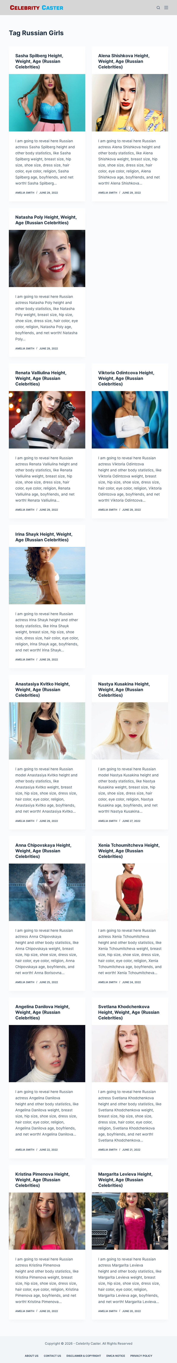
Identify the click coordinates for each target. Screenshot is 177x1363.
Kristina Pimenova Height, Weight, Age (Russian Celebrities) (42, 1180)
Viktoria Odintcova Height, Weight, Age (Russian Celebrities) (126, 378)
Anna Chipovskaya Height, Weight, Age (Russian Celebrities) (43, 851)
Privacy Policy (141, 1355)
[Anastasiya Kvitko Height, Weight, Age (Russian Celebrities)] (47, 731)
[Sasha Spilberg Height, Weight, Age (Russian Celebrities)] (47, 102)
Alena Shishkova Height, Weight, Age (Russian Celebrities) (123, 61)
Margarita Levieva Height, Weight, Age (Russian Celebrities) (125, 1180)
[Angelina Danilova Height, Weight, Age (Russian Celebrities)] (47, 1053)
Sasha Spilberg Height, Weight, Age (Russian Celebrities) (39, 61)
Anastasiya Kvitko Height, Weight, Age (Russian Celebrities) (42, 689)
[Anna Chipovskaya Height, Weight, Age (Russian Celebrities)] (47, 892)
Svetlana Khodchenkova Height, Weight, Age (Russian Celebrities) (128, 1012)
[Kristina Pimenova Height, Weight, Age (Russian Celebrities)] (47, 1221)
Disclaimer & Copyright (83, 1355)
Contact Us (52, 1355)
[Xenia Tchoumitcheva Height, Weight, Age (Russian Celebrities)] (130, 892)
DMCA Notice (115, 1355)
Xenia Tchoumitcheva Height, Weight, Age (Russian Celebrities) (129, 851)
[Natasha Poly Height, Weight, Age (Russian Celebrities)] (47, 258)
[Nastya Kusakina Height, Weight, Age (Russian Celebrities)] (130, 731)
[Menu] (166, 7)
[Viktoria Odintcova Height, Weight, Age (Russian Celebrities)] (130, 420)
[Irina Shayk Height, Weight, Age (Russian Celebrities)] (47, 575)
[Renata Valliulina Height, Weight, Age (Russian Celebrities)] (47, 420)
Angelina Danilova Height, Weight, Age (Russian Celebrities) (42, 1012)
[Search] (158, 7)
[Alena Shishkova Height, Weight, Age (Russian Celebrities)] (130, 102)
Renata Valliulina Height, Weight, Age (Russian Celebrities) (40, 378)
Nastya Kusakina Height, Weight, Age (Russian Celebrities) (124, 689)
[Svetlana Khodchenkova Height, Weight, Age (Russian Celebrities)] (130, 1053)
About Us (31, 1355)
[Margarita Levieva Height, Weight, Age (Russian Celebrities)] (130, 1221)
